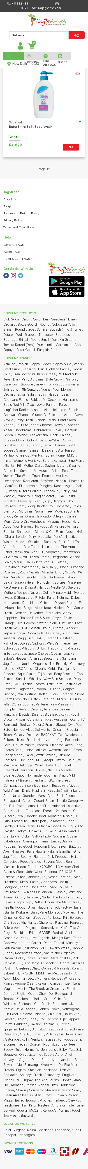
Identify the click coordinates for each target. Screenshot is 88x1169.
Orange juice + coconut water (26, 623)
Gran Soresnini (24, 374)
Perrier (31, 1085)
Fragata (73, 729)
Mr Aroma (11, 557)
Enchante (63, 506)
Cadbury (38, 643)
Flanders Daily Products (51, 856)
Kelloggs (26, 765)
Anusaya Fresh (31, 1075)
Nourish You (50, 389)
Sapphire (10, 618)
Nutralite (9, 501)
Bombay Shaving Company (23, 1090)
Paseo (70, 450)
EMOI (71, 455)
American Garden (57, 709)
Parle (51, 597)
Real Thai (74, 542)
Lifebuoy (39, 917)
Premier (48, 476)
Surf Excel (11, 1014)
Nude (46, 897)
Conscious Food (16, 861)
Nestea (44, 1105)
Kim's (24, 882)
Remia (19, 516)
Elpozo (66, 1080)
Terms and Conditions (18, 227)
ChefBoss (11, 922)
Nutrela (35, 592)
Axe (6, 851)
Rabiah (23, 364)
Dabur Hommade (30, 775)
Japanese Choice (35, 653)
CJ (19, 963)
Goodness (49, 882)
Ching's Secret (43, 496)
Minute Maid (62, 592)
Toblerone (68, 1085)
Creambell (11, 770)
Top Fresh (11, 1115)
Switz (20, 806)
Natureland (12, 892)
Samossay (52, 1075)
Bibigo (22, 1019)
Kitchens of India (29, 999)
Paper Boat (40, 1060)
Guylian (36, 1095)
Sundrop (32, 948)
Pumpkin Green (63, 339)
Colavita (26, 1014)
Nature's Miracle (60, 770)
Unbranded (43, 430)
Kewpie (60, 425)
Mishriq (40, 1014)
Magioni (9, 988)
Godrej (58, 933)
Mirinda (48, 572)
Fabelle (9, 1019)
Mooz (17, 547)
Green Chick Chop (58, 999)
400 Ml (14, 137)
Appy (67, 613)
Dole (31, 735)
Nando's (66, 1060)
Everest (52, 1019)
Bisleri (78, 907)
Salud (71, 496)
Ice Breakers (13, 587)
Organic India (13, 958)
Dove (79, 415)
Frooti (31, 740)
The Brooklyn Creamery (67, 664)
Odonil (32, 440)
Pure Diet (66, 623)
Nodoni (59, 608)
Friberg (60, 1100)
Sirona (80, 694)
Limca (55, 841)
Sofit (62, 542)
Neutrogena (71, 1009)
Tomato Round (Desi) (19, 345)
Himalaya (18, 851)
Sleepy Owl (65, 724)
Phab (71, 577)
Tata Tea (49, 699)
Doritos (9, 993)
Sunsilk (22, 679)
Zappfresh (57, 1029)
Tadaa (42, 394)
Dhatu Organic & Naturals (51, 968)
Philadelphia (55, 1034)
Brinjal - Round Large (19, 329)
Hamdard (33, 897)
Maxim (21, 719)
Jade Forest (32, 943)
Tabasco (17, 1085)
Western (55, 750)
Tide (71, 1105)
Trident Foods (27, 867)
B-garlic (75, 465)
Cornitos (10, 760)
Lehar (78, 983)
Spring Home (55, 455)
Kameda (60, 460)
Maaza (21, 542)
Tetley (23, 1044)
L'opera (43, 745)
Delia (20, 1009)
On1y (23, 1054)
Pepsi (8, 633)
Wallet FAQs (12, 251)
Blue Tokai (32, 547)
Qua (7, 821)
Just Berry (31, 963)
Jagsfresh (11, 664)
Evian (77, 877)
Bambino (21, 933)
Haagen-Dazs (59, 394)
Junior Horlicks (35, 750)
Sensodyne (50, 928)
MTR (69, 887)
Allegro (59, 516)
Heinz (8, 1024)
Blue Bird (52, 714)
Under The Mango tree (62, 902)
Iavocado (44, 516)
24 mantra (27, 745)
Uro (70, 501)
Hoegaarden (13, 755)
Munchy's (73, 943)
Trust (20, 740)
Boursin (32, 1100)
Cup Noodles (13, 811)
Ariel (69, 1054)
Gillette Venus (43, 562)
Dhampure (76, 481)
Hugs (66, 521)
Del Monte (43, 729)
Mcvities (69, 912)
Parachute (20, 821)
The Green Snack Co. (46, 887)
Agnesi (44, 1085)
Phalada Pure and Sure (62, 1090)
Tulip (64, 1044)
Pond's (59, 536)
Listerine (35, 1054)
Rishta (10, 465)
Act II (69, 933)
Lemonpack (12, 481)
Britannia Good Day (52, 826)
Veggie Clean (25, 983)
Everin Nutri (12, 1080)
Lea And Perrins (47, 1080)
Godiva (25, 724)
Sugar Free (44, 511)
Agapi (49, 760)
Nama (16, 796)
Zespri (39, 801)
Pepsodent (49, 963)
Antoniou (58, 1105)
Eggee (8, 450)
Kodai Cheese (42, 425)
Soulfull (9, 806)
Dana (48, 943)
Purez (63, 404)
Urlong (64, 567)
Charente (46, 922)
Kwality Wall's (60, 948)
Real (20, 816)
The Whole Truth (28, 476)
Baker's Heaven (15, 658)
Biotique (27, 384)
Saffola (71, 379)
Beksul (24, 1029)
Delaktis (35, 831)
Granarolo (11, 938)
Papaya (9, 350)
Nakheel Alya (23, 729)
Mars (41, 796)
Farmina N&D (13, 948)
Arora (68, 415)
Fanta (34, 882)
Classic (60, 892)
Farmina (73, 988)
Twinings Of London (37, 892)
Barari (47, 460)
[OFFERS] (32, 56)
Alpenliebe (43, 608)
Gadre (10, 816)
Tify (42, 1019)
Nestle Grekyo (16, 831)
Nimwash (10, 714)
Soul (54, 623)
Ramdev (50, 542)
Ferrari (48, 445)
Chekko (74, 1100)
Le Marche (57, 821)
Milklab (9, 455)
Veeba (8, 425)
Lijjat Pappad (70, 1019)
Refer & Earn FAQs (16, 258)
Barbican (21, 1024)
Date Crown (55, 379)
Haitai (75, 856)
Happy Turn (57, 648)
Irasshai (9, 638)
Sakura (73, 587)
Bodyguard (64, 993)
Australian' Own (66, 719)
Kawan (43, 983)
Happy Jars (46, 740)
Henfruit (39, 780)
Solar (57, 430)
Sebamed (15, 122)
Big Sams (37, 379)
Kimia (7, 460)
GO (76, 35)
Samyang (31, 1065)
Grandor (29, 796)
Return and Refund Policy (21, 213)
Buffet (20, 1100)
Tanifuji (64, 882)
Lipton (62, 465)
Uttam (51, 801)
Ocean (56, 653)
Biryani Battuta (69, 846)
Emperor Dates (62, 745)
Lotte (25, 445)
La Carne (53, 633)
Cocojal (20, 633)
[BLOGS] (63, 56)
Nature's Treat (14, 506)
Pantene (42, 704)
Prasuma (62, 922)
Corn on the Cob (69, 345)
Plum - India (45, 345)
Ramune (9, 364)
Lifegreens (60, 557)
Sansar (35, 450)
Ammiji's (36, 658)
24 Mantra (64, 811)
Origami (59, 729)
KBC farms (25, 668)
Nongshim (45, 582)
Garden (78, 811)
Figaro (21, 1070)
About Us (10, 199)
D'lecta (58, 628)
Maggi (8, 1100)
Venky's (37, 1039)
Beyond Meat (54, 861)
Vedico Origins (30, 709)
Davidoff (21, 435)
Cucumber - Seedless (50, 319)
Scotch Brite (12, 750)
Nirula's (70, 572)
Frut (41, 369)
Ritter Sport (38, 821)
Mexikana (22, 552)
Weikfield (35, 542)
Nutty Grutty (25, 973)
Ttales (77, 506)
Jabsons (65, 755)
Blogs (7, 206)
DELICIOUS (67, 872)
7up (48, 501)
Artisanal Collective (66, 806)
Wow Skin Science (58, 679)
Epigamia (10, 1029)
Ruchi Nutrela (30, 572)
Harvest (27, 526)
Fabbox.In (51, 491)
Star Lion (35, 1070)
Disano (37, 714)
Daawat (31, 587)
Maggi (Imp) (26, 638)
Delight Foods (36, 577)
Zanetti (59, 943)
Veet (7, 547)
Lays (16, 653)
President (11, 882)
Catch (36, 699)
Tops (33, 1019)
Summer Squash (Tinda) (55, 329)
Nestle (8, 1009)
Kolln (26, 1039)
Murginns (26, 511)
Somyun (38, 1034)
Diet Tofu (10, 511)
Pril (65, 917)
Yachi (67, 750)
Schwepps (11, 648)
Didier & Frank (43, 724)
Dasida (24, 714)
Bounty (26, 856)
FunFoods (66, 1039)
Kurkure (22, 912)
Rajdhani (39, 790)
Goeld (10, 668)
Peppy (35, 364)
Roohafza (50, 1044)
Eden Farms (26, 826)
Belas (8, 902)
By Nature (57, 526)
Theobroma (23, 430)
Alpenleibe (13, 608)
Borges (61, 582)
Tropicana (34, 811)
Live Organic (41, 938)
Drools (54, 384)
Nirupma (53, 521)
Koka (65, 714)
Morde (66, 389)
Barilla (10, 912)
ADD (71, 147)
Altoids (36, 861)
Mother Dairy (33, 465)
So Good (25, 846)
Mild (72, 775)
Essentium (11, 384)
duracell (66, 765)
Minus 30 (64, 699)
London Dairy (26, 536)
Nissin (68, 816)
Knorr (24, 887)
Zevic (68, 618)
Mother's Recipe (49, 978)
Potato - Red (13, 334)
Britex (48, 1095)
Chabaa (24, 415)
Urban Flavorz (38, 907)
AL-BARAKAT (46, 735)
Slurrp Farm (71, 633)
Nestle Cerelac (59, 877)
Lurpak (28, 1080)
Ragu (39, 501)
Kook (25, 938)
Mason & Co (44, 531)
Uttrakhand (12, 567)
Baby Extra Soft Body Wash (30, 127)
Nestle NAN (74, 531)
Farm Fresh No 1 (17, 699)
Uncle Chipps (60, 435)
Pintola (40, 597)
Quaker (36, 1044)
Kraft (64, 928)
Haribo (44, 587)
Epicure (76, 917)
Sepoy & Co (62, 364)
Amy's (57, 618)
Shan (22, 877)
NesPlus (43, 806)
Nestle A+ (58, 587)
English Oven (27, 993)
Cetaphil (52, 638)
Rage (7, 933)
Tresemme (69, 643)
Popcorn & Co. (45, 846)
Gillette (55, 689)
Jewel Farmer (47, 404)
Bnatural (27, 1115)
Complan (10, 709)
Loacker (69, 653)
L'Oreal (17, 704)
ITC (78, 816)
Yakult (39, 765)
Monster (55, 816)
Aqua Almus (27, 674)
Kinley (65, 491)
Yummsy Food (70, 1110)
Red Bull (37, 552)
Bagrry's (59, 501)
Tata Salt (76, 1049)
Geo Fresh (42, 1004)
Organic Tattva (14, 394)
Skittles (61, 562)
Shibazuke (25, 531)
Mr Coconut (52, 399)
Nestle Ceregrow (70, 801)
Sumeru (26, 471)
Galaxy (19, 735)
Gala (34, 912)
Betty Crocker (65, 674)
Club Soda (11, 319)
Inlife (7, 653)
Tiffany (60, 760)
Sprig (31, 506)
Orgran (24, 1060)
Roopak (42, 689)
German (20, 613)
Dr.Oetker (36, 613)
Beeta (48, 658)
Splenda (51, 872)
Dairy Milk (20, 379)
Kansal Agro (63, 486)
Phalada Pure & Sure (35, 618)
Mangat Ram (61, 938)
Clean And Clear (16, 1095)
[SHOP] (13, 56)
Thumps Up (51, 547)
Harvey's (10, 1060)
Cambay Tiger (61, 983)
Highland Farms (58, 369)
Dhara (10, 536)
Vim (47, 410)
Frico (33, 933)
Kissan (36, 410)
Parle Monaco (50, 912)
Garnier (22, 450)
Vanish (79, 364)
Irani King (29, 1105)
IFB (19, 465)
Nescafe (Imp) (58, 790)
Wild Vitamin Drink (17, 790)
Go (16, 745)
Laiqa (15, 836)
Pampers (24, 496)
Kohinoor (51, 1070)
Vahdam (17, 577)
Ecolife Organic (37, 958)
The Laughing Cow (66, 897)
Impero (41, 384)
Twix (55, 1085)
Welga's (53, 643)
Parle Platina (36, 851)
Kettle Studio (49, 694)
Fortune (31, 694)
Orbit (52, 668)
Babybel (9, 877)
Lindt (59, 572)
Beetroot (10, 339)
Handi (29, 755)
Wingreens (30, 567)
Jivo (72, 1004)
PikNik (41, 770)
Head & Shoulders (19, 597)
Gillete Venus (13, 928)
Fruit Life (22, 425)
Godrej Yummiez (72, 963)
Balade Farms (46, 420)
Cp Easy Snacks (39, 719)
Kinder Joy (45, 506)
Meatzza (11, 1034)
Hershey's (38, 521)
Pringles (46, 486)
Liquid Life (75, 826)
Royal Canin (74, 1034)
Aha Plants (29, 922)
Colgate (69, 689)
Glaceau (11, 572)
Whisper (72, 628)
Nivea (73, 785)
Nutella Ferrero (30, 491)
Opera (22, 1110)
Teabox (9, 999)
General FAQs (13, 244)
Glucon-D (39, 415)
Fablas (35, 399)
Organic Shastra (33, 684)
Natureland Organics (60, 953)
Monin (23, 988)
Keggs (30, 1009)
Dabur (76, 597)
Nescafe (45, 536)
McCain (35, 1110)
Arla (6, 796)
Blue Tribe (27, 760)
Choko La (11, 471)
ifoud (47, 628)
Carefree (23, 968)
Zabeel (9, 973)
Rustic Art (59, 785)
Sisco (78, 750)
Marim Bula (22, 562)
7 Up (31, 404)
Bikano (75, 790)
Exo (16, 684)
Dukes (25, 643)
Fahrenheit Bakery (17, 780)
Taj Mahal (45, 674)
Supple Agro (54, 1054)
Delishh (52, 765)
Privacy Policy (13, 220)
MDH (44, 948)
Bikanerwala (28, 486)
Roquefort (31, 481)
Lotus (31, 806)
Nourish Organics (34, 664)
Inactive (72, 536)
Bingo (28, 608)
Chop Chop (23, 902)
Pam (20, 694)
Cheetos (23, 455)
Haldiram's (71, 399)
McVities (61, 511)
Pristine (9, 694)
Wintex (8, 542)
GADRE (45, 933)
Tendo (36, 445)
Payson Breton (66, 603)
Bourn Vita (72, 1014)
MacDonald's (61, 958)
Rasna (70, 796)
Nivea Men (48, 1065)
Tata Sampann (66, 658)
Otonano (77, 567)
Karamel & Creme (57, 1024)
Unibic (42, 648)
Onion (26, 319)
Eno (82, 603)
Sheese (74, 425)
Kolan (76, 968)
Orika (67, 440)
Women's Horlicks (27, 460)
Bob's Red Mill (14, 404)
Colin (47, 592)
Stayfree (47, 481)
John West (34, 872)
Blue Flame (76, 460)
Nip (20, 1065)
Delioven (49, 450)
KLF (39, 760)
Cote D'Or (20, 521)
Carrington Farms (36, 841)
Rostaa (73, 648)
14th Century (30, 389)
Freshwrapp (71, 552)
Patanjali (64, 668)
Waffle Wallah (46, 755)
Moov (47, 364)
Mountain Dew (24, 978)
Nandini (61, 481)
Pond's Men (67, 420)
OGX (61, 496)
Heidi (71, 760)
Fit (44, 877)
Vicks (26, 836)
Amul (63, 775)
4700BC (46, 867)
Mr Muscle (42, 471)
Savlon (50, 465)
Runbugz (55, 917)
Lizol (54, 1060)
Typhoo (79, 592)
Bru (61, 450)
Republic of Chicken (37, 603)
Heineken (59, 410)
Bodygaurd (12, 801)
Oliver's (41, 668)
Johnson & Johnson (35, 785)
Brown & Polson (66, 1095)
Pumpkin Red (47, 350)
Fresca (48, 811)
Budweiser (57, 577)
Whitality (35, 679)
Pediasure (13, 369)
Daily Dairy (49, 567)
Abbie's (34, 877)
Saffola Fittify (42, 836)
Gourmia (51, 775)
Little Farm (55, 684)
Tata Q (75, 928)
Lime (78, 329)
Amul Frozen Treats (35, 557)
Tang (79, 745)
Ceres (27, 801)
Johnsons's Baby (54, 1049)
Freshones (12, 1105)
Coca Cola (36, 633)
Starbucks (54, 613)
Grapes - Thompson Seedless (47, 334)
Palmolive (10, 643)
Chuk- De (46, 993)
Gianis (30, 516)
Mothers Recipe (15, 592)
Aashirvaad (68, 831)
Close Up (25, 501)
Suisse (50, 1039)
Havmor (36, 1024)
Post (65, 471)
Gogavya (10, 1054)
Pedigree (10, 887)
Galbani (35, 628)
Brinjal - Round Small (34, 339)
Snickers (56, 415)
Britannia (28, 770)
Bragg (13, 491)
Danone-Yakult (50, 440)
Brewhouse (75, 1029)
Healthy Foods (14, 907)
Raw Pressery (61, 704)
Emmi (60, 531)
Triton (8, 735)
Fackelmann (39, 435)
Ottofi (19, 897)
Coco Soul (55, 796)
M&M (40, 973)
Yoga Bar (64, 740)
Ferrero (76, 922)
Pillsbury (28, 648)
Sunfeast (25, 1004)
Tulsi (19, 1049)
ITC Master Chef (67, 867)
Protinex (46, 1100)
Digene (9, 775)
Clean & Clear (14, 872)
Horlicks (62, 476)
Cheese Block (14, 440)
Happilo (77, 948)
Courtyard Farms (16, 399)
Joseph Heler (25, 582)
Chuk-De (51, 831)
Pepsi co (30, 369)
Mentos (38, 455)
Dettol (39, 902)
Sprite (29, 704)
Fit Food (41, 526)
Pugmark (32, 928)
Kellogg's (50, 1110)
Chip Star (55, 1014)
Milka (56, 471)
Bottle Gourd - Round (34, 324)
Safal (31, 394)
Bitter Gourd (26, 350)
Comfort (11, 486)
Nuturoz (63, 597)
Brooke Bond (36, 816)
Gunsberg (11, 445)
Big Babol (39, 1029)
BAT (40, 638)
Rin (69, 608)
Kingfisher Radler (16, 410)
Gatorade (12, 1039)
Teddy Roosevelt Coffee (23, 953)
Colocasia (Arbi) (64, 324)
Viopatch (53, 552)
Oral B (25, 1034)
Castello (66, 638)
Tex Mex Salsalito (59, 973)
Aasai (8, 430)
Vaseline (75, 582)
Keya (7, 379)
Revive (8, 420)
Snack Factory (62, 907)
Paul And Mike (69, 374)
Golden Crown (49, 1009)
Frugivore (69, 1075)
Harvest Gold (65, 445)
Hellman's (32, 1049)
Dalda (8, 582)
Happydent (12, 603)
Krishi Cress (46, 374)
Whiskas (10, 1004)
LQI (25, 628)
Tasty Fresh (25, 420)
